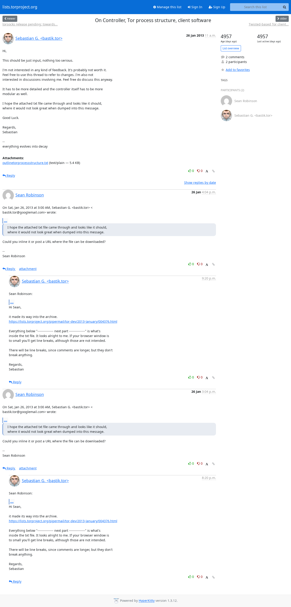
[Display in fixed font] (207, 171)
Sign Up (218, 7)
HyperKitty (147, 601)
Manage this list (168, 7)
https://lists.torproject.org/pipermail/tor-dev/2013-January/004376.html (63, 321)
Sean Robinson (29, 195)
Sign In (196, 7)
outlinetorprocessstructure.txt (25, 163)
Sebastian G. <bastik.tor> (39, 38)
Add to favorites (238, 70)
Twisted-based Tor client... (269, 24)
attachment (28, 269)
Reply (10, 175)
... (5, 220)
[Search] (285, 7)
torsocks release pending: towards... (30, 24)
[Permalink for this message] (213, 171)
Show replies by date (200, 182)
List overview (231, 48)
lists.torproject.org (20, 7)
